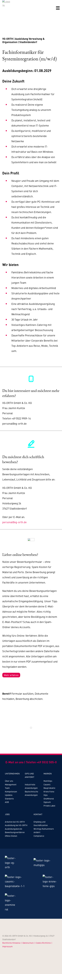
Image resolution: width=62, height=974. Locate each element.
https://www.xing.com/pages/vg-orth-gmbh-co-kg (22, 842)
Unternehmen (12, 773)
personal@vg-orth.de (14, 522)
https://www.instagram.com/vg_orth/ (7, 842)
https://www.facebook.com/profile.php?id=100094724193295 (17, 842)
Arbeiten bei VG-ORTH (15, 821)
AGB (7, 802)
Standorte (9, 798)
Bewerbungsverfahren (15, 832)
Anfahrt (37, 832)
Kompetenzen (11, 791)
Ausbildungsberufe (13, 828)
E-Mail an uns (14, 762)
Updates (8, 795)
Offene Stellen (11, 835)
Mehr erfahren (11, 675)
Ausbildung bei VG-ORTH (16, 825)
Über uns (9, 780)
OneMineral (49, 798)
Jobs (7, 814)
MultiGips (48, 780)
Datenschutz (28, 942)
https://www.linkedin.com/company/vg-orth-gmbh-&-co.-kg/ (12, 842)
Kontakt (38, 814)
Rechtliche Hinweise (11, 942)
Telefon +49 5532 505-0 (41, 762)
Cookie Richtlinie (43, 942)
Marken (48, 773)
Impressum (7, 946)
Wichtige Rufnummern (44, 828)
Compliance (39, 835)
